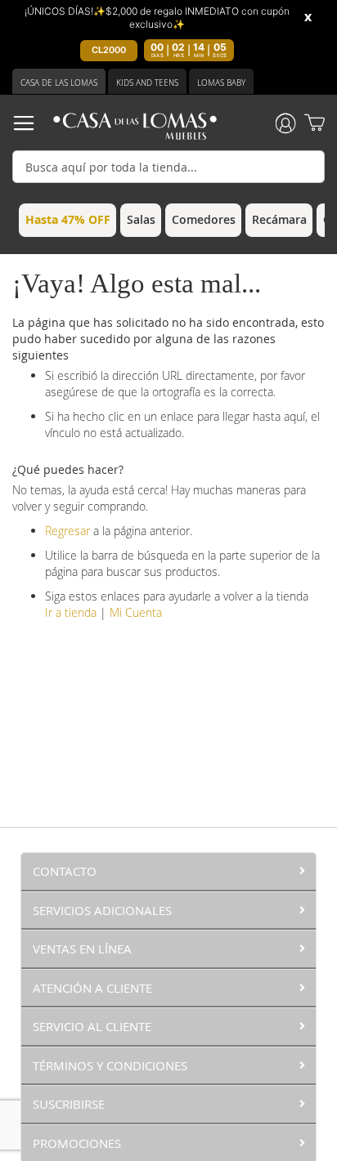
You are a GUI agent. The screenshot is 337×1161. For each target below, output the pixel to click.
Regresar (67, 530)
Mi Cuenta (136, 612)
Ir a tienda (71, 612)
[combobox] (168, 166)
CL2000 (109, 50)
